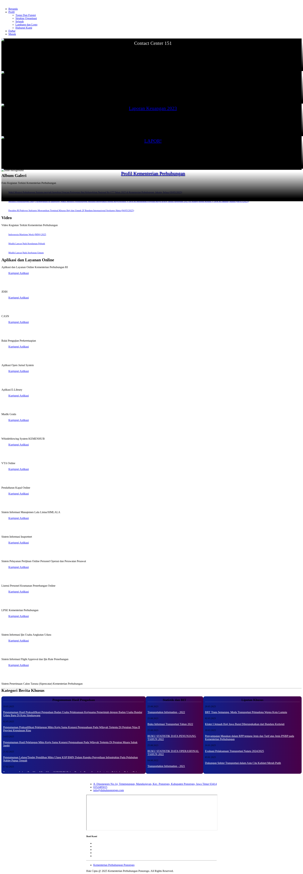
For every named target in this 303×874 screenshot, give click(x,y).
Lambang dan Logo (26, 24)
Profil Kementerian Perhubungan (153, 173)
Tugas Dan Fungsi (25, 15)
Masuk (12, 34)
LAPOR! (153, 141)
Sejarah (19, 21)
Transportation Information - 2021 (166, 766)
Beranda (13, 8)
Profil (11, 12)
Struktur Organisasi (26, 18)
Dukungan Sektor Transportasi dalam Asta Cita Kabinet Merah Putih (243, 762)
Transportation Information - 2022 (166, 712)
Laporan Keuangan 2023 (153, 108)
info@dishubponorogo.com (108, 790)
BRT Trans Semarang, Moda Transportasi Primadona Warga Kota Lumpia (246, 712)
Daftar (11, 30)
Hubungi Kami (23, 27)
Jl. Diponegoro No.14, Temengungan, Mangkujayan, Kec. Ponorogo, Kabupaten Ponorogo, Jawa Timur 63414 (155, 783)
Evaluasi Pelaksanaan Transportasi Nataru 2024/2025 (234, 751)
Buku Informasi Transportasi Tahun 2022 (170, 724)
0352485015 (100, 787)
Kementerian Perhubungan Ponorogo (113, 864)
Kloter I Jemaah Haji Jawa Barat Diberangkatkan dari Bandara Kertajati (244, 724)
